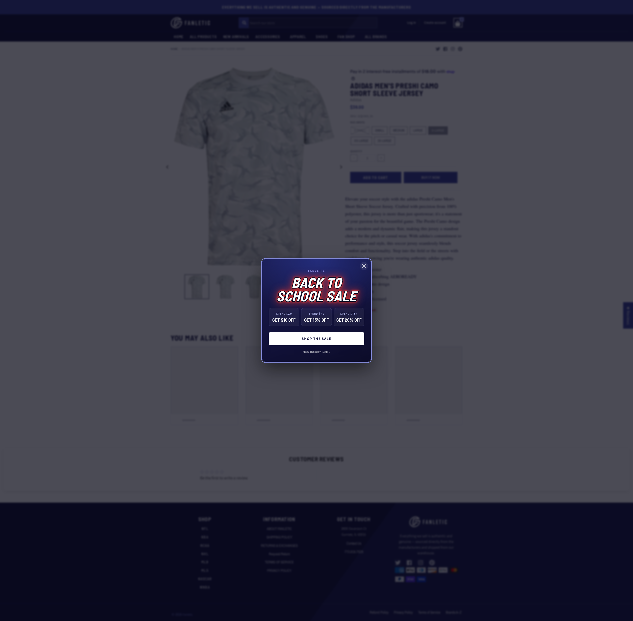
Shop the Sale (316, 338)
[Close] (364, 266)
